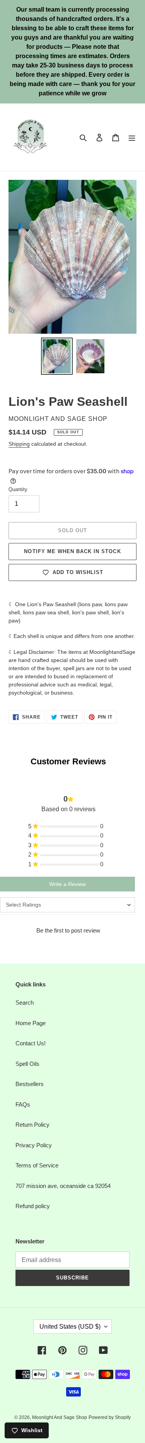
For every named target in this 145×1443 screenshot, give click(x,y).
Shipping (19, 444)
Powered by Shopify (110, 1417)
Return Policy (32, 1124)
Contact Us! (30, 1043)
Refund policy (32, 1206)
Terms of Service (36, 1165)
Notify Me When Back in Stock (72, 551)
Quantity (18, 489)
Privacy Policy (33, 1145)
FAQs (22, 1104)
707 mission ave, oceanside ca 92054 (63, 1186)
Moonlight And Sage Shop (59, 1417)
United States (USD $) (70, 1326)
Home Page (30, 1023)
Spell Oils (27, 1063)
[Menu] (132, 137)
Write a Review (67, 884)
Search (24, 1002)
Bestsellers (29, 1084)
